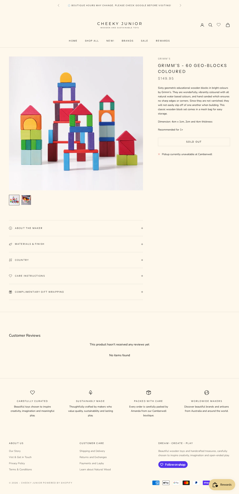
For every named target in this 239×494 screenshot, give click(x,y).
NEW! (110, 40)
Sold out (194, 142)
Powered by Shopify (58, 483)
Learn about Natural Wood (95, 469)
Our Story (15, 451)
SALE (144, 40)
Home (73, 40)
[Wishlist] (219, 24)
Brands (128, 40)
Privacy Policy (17, 463)
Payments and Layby (92, 463)
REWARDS (163, 40)
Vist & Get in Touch (20, 457)
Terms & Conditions (20, 469)
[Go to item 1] (14, 200)
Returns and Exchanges (93, 457)
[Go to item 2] (26, 200)
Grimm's (164, 58)
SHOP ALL (92, 40)
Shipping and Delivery (92, 451)
